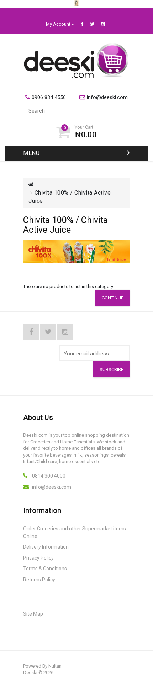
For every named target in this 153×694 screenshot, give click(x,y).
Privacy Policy (38, 558)
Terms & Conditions (45, 568)
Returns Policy (39, 579)
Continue (112, 297)
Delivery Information (46, 547)
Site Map (33, 614)
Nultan (55, 666)
